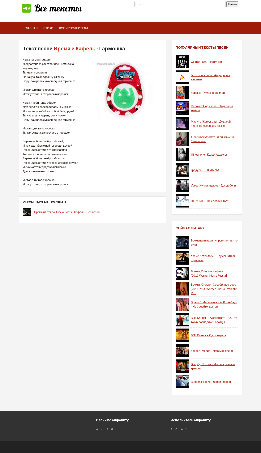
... (104, 429)
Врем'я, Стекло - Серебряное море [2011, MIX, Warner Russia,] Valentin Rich (214, 289)
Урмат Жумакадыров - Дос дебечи (213, 185)
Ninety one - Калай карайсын (209, 154)
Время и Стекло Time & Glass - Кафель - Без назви (67, 212)
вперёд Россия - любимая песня (212, 350)
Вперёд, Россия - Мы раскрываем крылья (213, 366)
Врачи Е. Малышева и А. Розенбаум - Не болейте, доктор (214, 304)
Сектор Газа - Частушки (206, 61)
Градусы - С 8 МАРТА (205, 170)
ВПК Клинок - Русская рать (208, 335)
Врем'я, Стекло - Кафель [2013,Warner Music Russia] (209, 273)
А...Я (109, 429)
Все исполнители (73, 28)
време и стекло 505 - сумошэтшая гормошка (213, 258)
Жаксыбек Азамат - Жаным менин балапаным (213, 139)
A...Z (99, 429)
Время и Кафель (75, 48)
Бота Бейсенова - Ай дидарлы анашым (210, 77)
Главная (31, 28)
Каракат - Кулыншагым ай (208, 92)
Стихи (48, 28)
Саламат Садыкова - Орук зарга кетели (212, 108)
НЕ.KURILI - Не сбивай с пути (210, 201)
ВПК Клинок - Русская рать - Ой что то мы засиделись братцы (214, 320)
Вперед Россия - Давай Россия (211, 381)
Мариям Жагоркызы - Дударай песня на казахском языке (211, 124)
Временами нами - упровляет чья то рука (214, 242)
